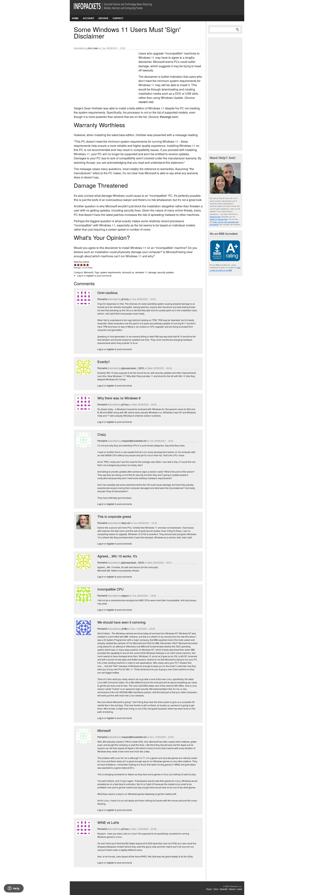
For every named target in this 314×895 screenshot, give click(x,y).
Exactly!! (103, 361)
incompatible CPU (110, 589)
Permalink (102, 299)
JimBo (124, 628)
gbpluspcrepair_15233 (132, 368)
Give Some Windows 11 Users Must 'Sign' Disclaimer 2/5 (78, 264)
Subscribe (223, 889)
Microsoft (88, 272)
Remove (232, 889)
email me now (215, 216)
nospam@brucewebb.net (133, 440)
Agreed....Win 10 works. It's (117, 556)
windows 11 (141, 272)
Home (75, 18)
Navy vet (125, 522)
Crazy (101, 434)
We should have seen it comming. (121, 622)
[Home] (118, 8)
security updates (166, 272)
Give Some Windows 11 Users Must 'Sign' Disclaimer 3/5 (81, 264)
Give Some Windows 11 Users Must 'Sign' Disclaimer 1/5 (75, 264)
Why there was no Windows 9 (118, 398)
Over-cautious (107, 292)
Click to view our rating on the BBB (225, 268)
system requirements (110, 272)
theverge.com (168, 117)
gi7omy (125, 299)
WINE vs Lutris (108, 822)
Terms (216, 889)
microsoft (126, 272)
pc (133, 272)
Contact (118, 18)
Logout (239, 889)
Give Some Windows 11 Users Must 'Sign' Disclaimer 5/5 (87, 264)
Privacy (209, 889)
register (90, 275)
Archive (103, 18)
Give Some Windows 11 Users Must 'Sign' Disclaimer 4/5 (84, 264)
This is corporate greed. (114, 516)
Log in (80, 275)
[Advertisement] (101, 75)
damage (152, 272)
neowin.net (145, 102)
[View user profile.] (83, 304)
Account (88, 18)
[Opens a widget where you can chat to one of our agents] (14, 888)
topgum (125, 595)
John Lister (92, 48)
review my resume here (219, 219)
